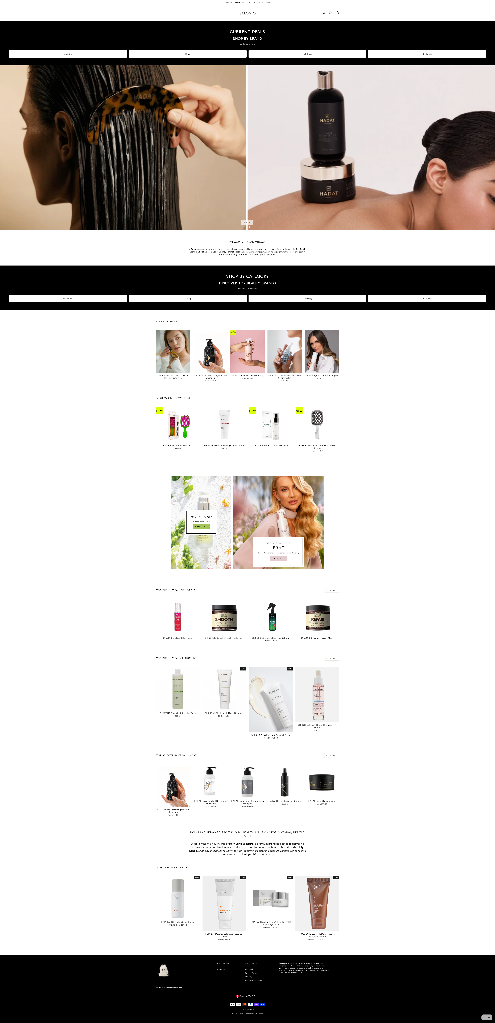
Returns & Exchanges (253, 980)
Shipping (248, 977)
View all (331, 590)
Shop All (201, 527)
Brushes (427, 298)
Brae (187, 54)
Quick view (173, 370)
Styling (187, 298)
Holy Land (307, 54)
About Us (221, 969)
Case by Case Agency (255, 1013)
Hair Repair (68, 298)
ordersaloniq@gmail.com (172, 987)
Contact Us (249, 969)
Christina (68, 54)
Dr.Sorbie (427, 54)
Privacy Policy (251, 973)
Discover (247, 222)
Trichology (307, 298)
